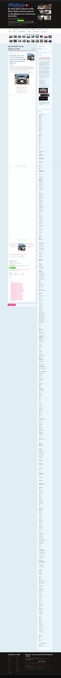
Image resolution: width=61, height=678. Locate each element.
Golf (39, 475)
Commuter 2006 (41, 550)
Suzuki (40, 487)
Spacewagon (41, 373)
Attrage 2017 (41, 339)
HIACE (40, 571)
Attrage (40, 336)
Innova (40, 573)
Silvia (40, 422)
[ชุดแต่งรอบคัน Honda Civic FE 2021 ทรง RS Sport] (24, 41)
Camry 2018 (41, 543)
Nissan (40, 383)
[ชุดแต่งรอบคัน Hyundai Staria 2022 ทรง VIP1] (33, 36)
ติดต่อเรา (10, 31)
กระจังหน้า (41, 480)
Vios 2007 (40, 610)
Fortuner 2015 (41, 561)
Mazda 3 (40, 310)
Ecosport (40, 449)
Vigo (40, 604)
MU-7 (40, 280)
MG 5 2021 (41, 329)
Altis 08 (40, 522)
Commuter (41, 549)
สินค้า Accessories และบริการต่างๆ (25, 29)
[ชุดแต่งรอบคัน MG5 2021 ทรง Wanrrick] (46, 41)
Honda (17, 660)
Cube (40, 402)
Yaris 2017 (40, 626)
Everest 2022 (41, 454)
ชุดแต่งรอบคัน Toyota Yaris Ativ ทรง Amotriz (17, 298)
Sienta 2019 (41, 589)
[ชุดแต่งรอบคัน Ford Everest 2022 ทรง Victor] (28, 36)
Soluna (40, 591)
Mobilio (40, 252)
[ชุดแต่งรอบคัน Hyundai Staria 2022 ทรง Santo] (11, 41)
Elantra (40, 260)
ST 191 (40, 595)
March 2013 (41, 410)
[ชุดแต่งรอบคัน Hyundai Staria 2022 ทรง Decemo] (41, 36)
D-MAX (40, 271)
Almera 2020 (41, 390)
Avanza (40, 531)
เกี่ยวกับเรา (47, 29)
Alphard (40, 517)
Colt (39, 349)
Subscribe (51, 29)
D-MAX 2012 (41, 273)
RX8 (39, 325)
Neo (39, 470)
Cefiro (40, 395)
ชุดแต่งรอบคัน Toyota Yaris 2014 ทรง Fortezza (17, 295)
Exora (40, 468)
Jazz (40, 242)
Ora (39, 442)
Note (40, 415)
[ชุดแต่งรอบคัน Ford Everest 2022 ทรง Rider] (15, 36)
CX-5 (40, 303)
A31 (39, 396)
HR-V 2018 (40, 239)
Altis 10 (40, 523)
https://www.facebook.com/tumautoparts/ (14, 270)
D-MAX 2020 (41, 277)
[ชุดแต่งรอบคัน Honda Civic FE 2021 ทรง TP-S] (15, 41)
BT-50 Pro (41, 295)
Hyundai (40, 259)
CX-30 (40, 301)
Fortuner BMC (41, 566)
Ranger (40, 463)
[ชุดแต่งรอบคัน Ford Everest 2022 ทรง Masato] (24, 36)
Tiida (40, 437)
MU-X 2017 (41, 284)
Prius (40, 578)
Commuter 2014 (41, 554)
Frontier (40, 404)
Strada (40, 375)
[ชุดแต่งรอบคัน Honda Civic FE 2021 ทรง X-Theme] (33, 41)
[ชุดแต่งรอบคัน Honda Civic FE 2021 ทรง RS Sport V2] (19, 41)
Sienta (40, 587)
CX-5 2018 (41, 305)
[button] (22, 80)
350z (40, 386)
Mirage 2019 (41, 361)
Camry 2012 (41, 541)
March (40, 409)
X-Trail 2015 (41, 439)
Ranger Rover (41, 483)
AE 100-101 (41, 509)
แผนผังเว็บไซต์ (29, 31)
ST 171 (40, 593)
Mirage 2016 (41, 359)
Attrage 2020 (41, 341)
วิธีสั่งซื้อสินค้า (33, 29)
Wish (40, 616)
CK (39, 347)
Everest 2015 (41, 451)
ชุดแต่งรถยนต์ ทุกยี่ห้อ (15, 29)
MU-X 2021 (41, 286)
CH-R (40, 547)
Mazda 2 (40, 308)
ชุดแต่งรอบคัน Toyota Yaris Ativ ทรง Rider (16, 286)
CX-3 (40, 297)
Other (40, 444)
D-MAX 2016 (41, 275)
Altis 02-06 (40, 520)
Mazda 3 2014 (41, 314)
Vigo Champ (41, 605)
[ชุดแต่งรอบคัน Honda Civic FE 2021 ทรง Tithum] (28, 41)
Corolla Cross (41, 556)
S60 (39, 640)
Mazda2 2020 (41, 321)
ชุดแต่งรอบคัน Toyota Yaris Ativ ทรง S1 (16, 294)
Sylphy (40, 428)
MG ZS (40, 331)
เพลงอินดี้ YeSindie (31, 666)
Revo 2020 (41, 585)
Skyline (40, 424)
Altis (40, 519)
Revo (40, 580)
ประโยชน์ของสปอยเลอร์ (36, 31)
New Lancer (41, 364)
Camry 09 (40, 538)
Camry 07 (40, 536)
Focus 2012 (41, 460)
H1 (39, 262)
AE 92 (40, 513)
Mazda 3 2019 (41, 318)
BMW (9, 658)
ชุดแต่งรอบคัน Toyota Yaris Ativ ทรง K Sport (17, 285)
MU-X (40, 282)
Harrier (40, 569)
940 (39, 638)
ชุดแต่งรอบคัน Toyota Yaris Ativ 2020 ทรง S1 (17, 287)
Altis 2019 (40, 529)
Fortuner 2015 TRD (42, 562)
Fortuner (40, 560)
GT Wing (10, 660)
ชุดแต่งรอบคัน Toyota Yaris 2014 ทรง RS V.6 (17, 297)
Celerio (40, 493)
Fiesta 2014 (41, 457)
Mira (39, 445)
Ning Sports (34, 48)
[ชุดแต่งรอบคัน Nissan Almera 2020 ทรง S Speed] (46, 36)
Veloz (40, 600)
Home (10, 29)
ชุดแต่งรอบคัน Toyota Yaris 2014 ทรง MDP (16, 288)
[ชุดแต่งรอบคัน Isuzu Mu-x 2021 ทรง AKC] (37, 36)
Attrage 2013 (41, 337)
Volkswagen (41, 473)
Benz (16, 657)
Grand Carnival (42, 290)
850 (39, 636)
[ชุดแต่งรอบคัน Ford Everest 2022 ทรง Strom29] (19, 36)
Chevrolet (17, 658)
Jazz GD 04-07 (41, 243)
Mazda (40, 293)
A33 (39, 399)
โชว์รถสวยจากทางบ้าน (44, 31)
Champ (40, 345)
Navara (40, 413)
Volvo (40, 635)
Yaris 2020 (40, 628)
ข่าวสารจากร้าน (42, 643)
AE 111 (40, 511)
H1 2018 (40, 264)
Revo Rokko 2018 (42, 581)
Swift (40, 499)
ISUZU (40, 270)
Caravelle (40, 474)
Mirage (40, 358)
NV (39, 417)
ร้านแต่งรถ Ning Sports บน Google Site (34, 665)
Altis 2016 (40, 527)
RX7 (39, 323)
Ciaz (40, 495)
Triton (40, 376)
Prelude (40, 254)
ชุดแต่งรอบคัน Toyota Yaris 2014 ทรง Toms (16, 296)
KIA (39, 289)
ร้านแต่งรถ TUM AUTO (43, 665)
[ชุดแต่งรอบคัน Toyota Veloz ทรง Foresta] (11, 36)
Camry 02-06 (41, 534)
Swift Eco (40, 503)
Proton (40, 467)
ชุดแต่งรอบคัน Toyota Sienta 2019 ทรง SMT (16, 284)
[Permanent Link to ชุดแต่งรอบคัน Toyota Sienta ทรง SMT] (31, 57)
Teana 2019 (41, 434)
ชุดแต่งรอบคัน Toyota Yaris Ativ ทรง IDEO (16, 299)
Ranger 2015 (41, 464)
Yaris (40, 618)
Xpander (40, 380)
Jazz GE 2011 (41, 246)
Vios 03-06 (40, 608)
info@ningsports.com (24, 18)
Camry (40, 533)
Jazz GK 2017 (41, 250)
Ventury (40, 602)
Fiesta (40, 456)
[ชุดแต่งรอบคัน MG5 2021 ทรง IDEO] (41, 41)
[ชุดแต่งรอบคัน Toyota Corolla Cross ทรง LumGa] (50, 41)
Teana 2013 (41, 432)
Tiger (40, 598)
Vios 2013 (40, 612)
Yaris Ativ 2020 (41, 631)
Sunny (40, 426)
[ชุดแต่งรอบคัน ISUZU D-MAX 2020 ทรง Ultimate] (37, 41)
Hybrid (40, 545)
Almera (40, 388)
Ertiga (40, 497)
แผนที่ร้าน (14, 31)
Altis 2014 (40, 525)
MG (39, 328)
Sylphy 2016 (41, 430)
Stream (40, 256)
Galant (40, 353)
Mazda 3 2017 (41, 316)
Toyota (40, 507)
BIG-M (40, 393)
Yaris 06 (40, 619)
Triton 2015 (41, 378)
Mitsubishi (41, 335)
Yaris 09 (40, 621)
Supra (40, 596)
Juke (40, 406)
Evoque (40, 484)
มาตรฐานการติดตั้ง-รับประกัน (21, 31)
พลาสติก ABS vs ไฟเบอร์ (40, 29)
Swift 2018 (41, 501)
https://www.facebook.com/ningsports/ (24, 269)
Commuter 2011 (41, 552)
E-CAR (40, 351)
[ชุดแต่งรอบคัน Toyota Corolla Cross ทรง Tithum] (50, 36)
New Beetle (41, 477)
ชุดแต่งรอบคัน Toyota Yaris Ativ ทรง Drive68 (17, 293)
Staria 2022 (41, 267)
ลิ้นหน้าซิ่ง (41, 645)
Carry (40, 490)
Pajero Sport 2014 (42, 366)
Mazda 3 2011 (41, 312)
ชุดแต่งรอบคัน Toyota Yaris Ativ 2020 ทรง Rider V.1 (18, 289)
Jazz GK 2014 (41, 248)
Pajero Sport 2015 (42, 371)
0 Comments (12, 304)
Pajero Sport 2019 (42, 368)
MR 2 (40, 576)
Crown (40, 558)
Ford (40, 448)
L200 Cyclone (41, 355)
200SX (40, 384)
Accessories (10, 657)
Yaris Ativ (40, 630)
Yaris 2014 (40, 624)
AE (39, 508)
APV (39, 488)
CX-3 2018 (41, 299)
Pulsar (40, 420)
